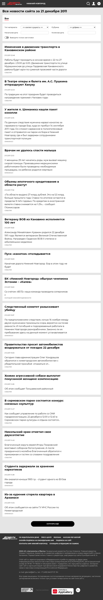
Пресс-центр (46, 537)
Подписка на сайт (63, 540)
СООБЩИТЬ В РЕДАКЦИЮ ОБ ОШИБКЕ (64, 544)
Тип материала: (11, 27)
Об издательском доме (29, 537)
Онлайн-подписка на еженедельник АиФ (36, 540)
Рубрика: (55, 27)
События (8, 72)
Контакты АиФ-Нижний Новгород (33, 544)
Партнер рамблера (42, 590)
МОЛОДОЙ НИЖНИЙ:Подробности (18, 298)
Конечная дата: (58, 33)
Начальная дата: (11, 33)
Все (7, 18)
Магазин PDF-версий (71, 537)
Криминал (9, 141)
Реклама (57, 537)
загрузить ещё (53, 524)
